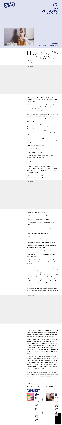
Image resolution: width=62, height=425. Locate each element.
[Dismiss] (60, 413)
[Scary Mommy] (9, 5)
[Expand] (56, 413)
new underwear (44, 251)
